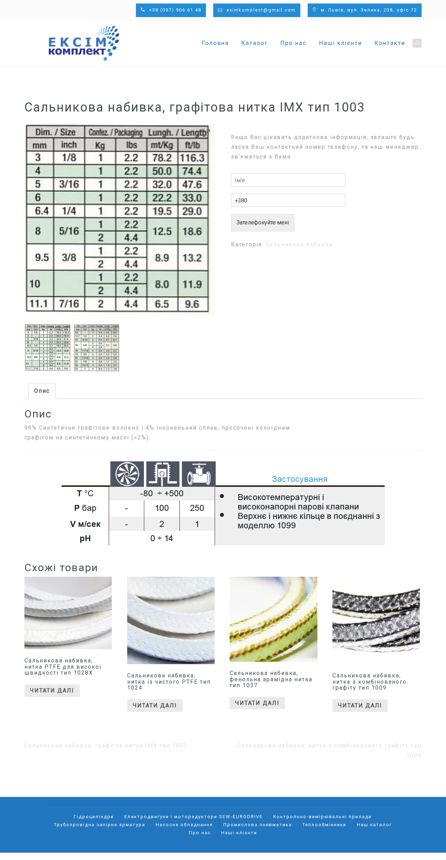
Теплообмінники (324, 824)
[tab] (42, 391)
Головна (215, 42)
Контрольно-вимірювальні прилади (322, 816)
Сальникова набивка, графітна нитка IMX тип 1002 (106, 745)
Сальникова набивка (299, 244)
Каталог (254, 42)
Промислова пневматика (257, 824)
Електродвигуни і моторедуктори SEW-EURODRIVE (193, 816)
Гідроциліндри (94, 816)
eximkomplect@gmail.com (261, 10)
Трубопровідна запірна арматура (99, 824)
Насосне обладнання (184, 824)
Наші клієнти (340, 42)
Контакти (390, 42)
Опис (42, 390)
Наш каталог (374, 824)
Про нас (293, 42)
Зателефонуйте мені (263, 222)
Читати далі (52, 690)
